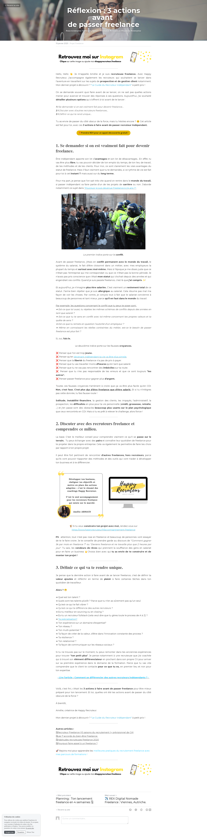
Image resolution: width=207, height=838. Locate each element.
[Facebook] (130, 810)
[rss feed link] (150, 810)
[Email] (147, 810)
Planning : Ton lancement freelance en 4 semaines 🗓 (74, 800)
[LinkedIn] (141, 810)
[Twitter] (136, 810)
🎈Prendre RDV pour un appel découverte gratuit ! (103, 133)
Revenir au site (13, 5)
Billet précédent (64, 795)
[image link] (103, 58)
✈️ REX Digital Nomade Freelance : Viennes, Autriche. (125, 800)
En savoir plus (30, 828)
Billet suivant (110, 795)
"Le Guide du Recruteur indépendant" (111, 85)
